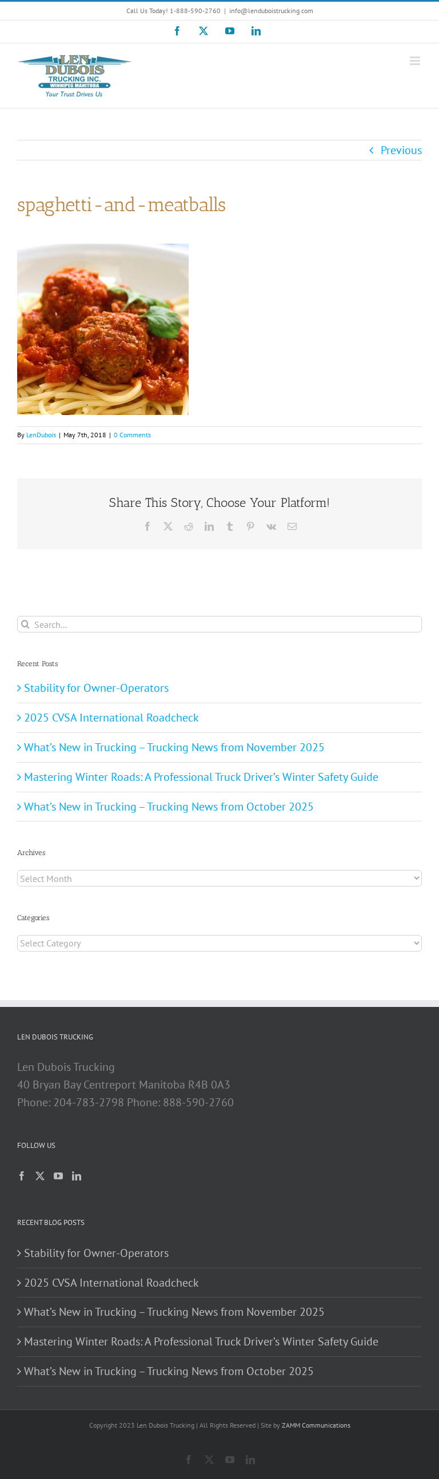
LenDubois (41, 434)
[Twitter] (40, 1175)
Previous (401, 150)
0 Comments (132, 434)
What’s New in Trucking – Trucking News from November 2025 (174, 747)
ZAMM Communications (316, 1425)
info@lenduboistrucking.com (271, 10)
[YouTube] (58, 1175)
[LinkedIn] (76, 1175)
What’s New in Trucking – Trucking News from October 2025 (169, 806)
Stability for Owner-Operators (96, 687)
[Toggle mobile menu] (416, 61)
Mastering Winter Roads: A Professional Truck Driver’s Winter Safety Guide (201, 776)
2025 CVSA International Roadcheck (111, 717)
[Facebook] (21, 1175)
